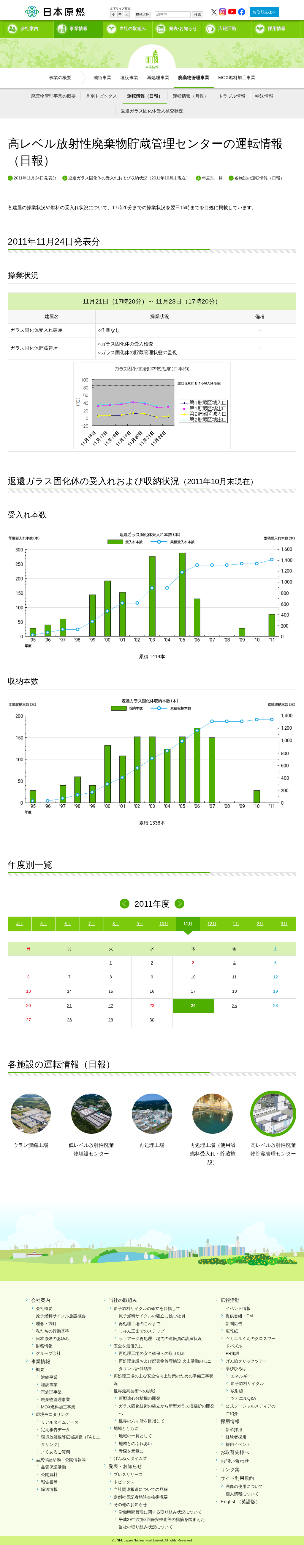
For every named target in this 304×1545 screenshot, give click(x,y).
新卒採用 (234, 1429)
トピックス (124, 1482)
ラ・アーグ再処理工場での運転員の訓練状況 (160, 1338)
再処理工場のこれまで (139, 1323)
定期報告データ (55, 1429)
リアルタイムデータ (59, 1422)
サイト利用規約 (237, 1478)
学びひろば (236, 1368)
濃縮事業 (102, 77)
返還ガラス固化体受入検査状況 (152, 110)
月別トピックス (101, 95)
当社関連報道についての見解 (141, 1489)
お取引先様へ (264, 12)
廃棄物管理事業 (193, 77)
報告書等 (49, 1482)
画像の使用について (244, 1486)
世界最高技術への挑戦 (134, 1390)
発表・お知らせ (125, 1466)
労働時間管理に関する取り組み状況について (160, 1512)
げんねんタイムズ (130, 1458)
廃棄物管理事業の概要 (53, 95)
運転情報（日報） (145, 95)
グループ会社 (48, 1353)
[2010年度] (124, 903)
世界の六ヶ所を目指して (141, 1421)
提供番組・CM (239, 1315)
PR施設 (233, 1353)
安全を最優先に (128, 1346)
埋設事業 (129, 77)
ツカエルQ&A (243, 1398)
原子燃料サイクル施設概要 (61, 1315)
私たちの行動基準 (52, 1331)
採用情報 (277, 28)
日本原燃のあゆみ (52, 1338)
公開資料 (49, 1474)
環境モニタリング (52, 1414)
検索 (197, 14)
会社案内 (29, 28)
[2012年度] (179, 903)
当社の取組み (132, 28)
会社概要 (44, 1308)
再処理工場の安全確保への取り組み (152, 1353)
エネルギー (241, 1376)
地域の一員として (135, 1435)
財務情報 (44, 1346)
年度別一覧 (212, 178)
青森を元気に (131, 1451)
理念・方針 (46, 1323)
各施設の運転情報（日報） (259, 178)
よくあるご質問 (55, 1451)
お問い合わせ (235, 1460)
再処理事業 (158, 77)
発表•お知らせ (183, 28)
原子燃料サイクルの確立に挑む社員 (152, 1315)
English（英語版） (240, 1501)
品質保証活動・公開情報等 (61, 1459)
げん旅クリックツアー (246, 1361)
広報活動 (227, 28)
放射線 (237, 1390)
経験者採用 (236, 1437)
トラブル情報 (231, 95)
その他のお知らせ (130, 1504)
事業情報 (79, 28)
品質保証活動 (53, 1467)
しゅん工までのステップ (141, 1331)
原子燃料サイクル (247, 1383)
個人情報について (242, 1493)
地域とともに (126, 1428)
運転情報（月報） (190, 95)
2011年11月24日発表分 (35, 178)
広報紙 (232, 1331)
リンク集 (230, 1469)
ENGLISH (142, 14)
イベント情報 (238, 1308)
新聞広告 (234, 1323)
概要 (40, 1369)
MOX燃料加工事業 (236, 77)
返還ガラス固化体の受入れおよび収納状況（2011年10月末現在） (129, 178)
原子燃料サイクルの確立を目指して (147, 1308)
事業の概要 (60, 77)
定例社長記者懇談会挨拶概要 (141, 1497)
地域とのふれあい (135, 1443)
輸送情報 (264, 95)
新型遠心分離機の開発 (139, 1398)
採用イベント (238, 1444)
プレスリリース (128, 1474)
